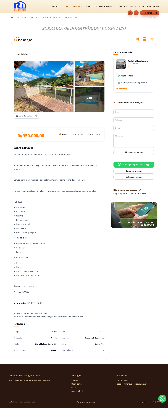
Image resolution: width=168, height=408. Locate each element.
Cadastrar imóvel (149, 6)
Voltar (153, 17)
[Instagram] (130, 12)
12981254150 (151, 12)
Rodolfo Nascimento (138, 61)
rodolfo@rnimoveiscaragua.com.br (134, 82)
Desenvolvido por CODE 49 (148, 402)
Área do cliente (127, 6)
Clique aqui (118, 193)
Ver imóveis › (121, 88)
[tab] (22, 54)
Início (16, 17)
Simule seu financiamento (100, 6)
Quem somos (77, 383)
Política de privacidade (85, 402)
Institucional (72, 6)
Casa (60, 17)
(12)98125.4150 (127, 76)
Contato (74, 387)
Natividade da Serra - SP (43, 17)
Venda (25, 17)
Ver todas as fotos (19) (28, 116)
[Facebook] (136, 12)
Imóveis (56, 6)
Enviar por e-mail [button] (135, 152)
